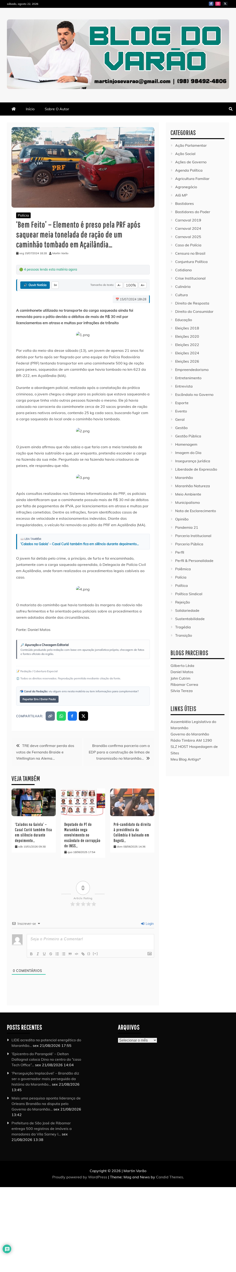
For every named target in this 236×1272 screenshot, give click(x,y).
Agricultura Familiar (192, 178)
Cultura (181, 295)
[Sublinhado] (44, 954)
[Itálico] (38, 954)
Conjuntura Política (191, 261)
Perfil (179, 552)
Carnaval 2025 (188, 236)
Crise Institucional (190, 278)
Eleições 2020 (187, 336)
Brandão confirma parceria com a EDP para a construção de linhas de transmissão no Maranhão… (119, 751)
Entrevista (184, 386)
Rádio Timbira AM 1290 (191, 740)
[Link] (83, 954)
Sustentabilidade (190, 618)
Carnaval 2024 (188, 228)
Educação (183, 319)
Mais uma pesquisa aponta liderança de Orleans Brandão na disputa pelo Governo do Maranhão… (46, 1103)
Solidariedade (187, 610)
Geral (180, 419)
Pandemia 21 (186, 527)
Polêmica (183, 569)
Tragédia (183, 627)
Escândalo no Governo (194, 394)
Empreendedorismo (192, 369)
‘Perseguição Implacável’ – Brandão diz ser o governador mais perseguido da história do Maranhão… (45, 1079)
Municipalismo (187, 502)
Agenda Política (189, 170)
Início (30, 109)
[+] (95, 953)
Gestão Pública (188, 436)
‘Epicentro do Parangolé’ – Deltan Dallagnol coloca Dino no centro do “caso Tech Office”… (46, 1059)
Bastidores (184, 203)
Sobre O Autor (57, 109)
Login (149, 924)
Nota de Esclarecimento (195, 510)
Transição (183, 635)
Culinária (183, 286)
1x (55, 285)
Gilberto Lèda (182, 665)
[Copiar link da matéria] (50, 716)
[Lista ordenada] (57, 954)
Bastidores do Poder (192, 211)
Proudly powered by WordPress (80, 1177)
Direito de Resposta (192, 303)
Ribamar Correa (184, 684)
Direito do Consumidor (194, 311)
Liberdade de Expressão (196, 469)
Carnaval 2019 (188, 220)
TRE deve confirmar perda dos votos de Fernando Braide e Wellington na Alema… (45, 751)
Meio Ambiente (188, 494)
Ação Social (185, 153)
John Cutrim (180, 678)
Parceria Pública (189, 544)
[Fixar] (50, 954)
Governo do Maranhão (190, 734)
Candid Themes (169, 1177)
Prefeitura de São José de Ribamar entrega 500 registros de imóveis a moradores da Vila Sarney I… (42, 1128)
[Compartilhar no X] (83, 716)
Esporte (182, 402)
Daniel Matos (182, 671)
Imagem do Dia (188, 452)
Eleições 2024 (187, 353)
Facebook (211, 4)
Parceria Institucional (193, 535)
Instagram (218, 4)
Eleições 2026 (187, 361)
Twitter (225, 4)
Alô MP (181, 195)
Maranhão (184, 477)
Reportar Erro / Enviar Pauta (39, 699)
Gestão (181, 427)
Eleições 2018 (187, 328)
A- (119, 285)
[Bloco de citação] (70, 954)
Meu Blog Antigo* (186, 759)
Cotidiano (183, 270)
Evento (181, 411)
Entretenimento (188, 378)
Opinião (182, 519)
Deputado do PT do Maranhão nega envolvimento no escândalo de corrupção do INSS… (82, 835)
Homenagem (186, 444)
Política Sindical (188, 593)
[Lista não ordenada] (63, 954)
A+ (143, 285)
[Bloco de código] (76, 954)
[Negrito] (31, 954)
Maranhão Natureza (192, 486)
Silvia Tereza (182, 690)
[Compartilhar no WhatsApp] (61, 716)
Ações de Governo (190, 162)
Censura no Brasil (190, 253)
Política (181, 585)
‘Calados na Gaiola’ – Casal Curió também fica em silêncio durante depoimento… (80, 544)
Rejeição (182, 602)
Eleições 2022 (187, 344)
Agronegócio (186, 187)
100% (131, 285)
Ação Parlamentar (191, 145)
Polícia (23, 215)
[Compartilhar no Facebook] (72, 716)
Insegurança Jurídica (192, 461)
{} (89, 953)
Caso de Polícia (188, 245)
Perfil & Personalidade (194, 560)
